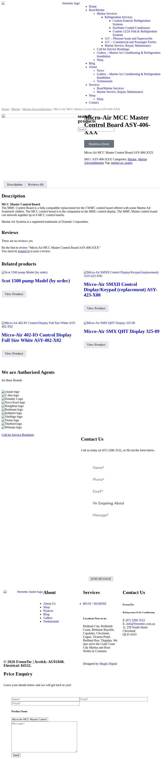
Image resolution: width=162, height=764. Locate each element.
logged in (24, 251)
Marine (15, 109)
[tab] (15, 184)
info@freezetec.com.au (140, 623)
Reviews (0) (35, 184)
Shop (100, 59)
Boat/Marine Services (110, 88)
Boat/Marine (97, 10)
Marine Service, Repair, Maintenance (128, 45)
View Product (14, 294)
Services (94, 84)
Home (93, 6)
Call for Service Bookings (113, 49)
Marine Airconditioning (37, 109)
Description (15, 184)
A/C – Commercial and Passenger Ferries (130, 42)
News (100, 70)
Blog (92, 63)
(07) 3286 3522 (135, 620)
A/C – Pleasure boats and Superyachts (128, 38)
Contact (94, 102)
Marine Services (107, 13)
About (93, 67)
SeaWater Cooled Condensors (131, 27)
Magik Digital (108, 663)
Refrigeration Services (118, 17)
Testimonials (104, 81)
